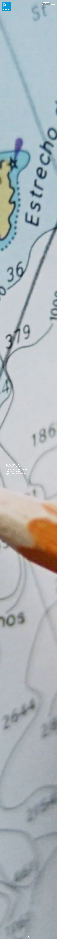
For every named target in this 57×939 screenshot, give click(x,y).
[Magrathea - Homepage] (6, 6)
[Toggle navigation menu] (53, 4)
